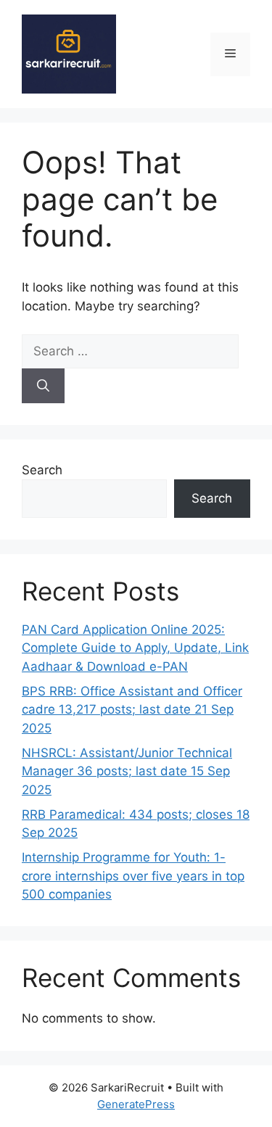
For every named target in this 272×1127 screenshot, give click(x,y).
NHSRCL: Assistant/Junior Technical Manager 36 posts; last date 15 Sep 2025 (127, 771)
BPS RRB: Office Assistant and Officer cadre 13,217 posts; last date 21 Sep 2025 (132, 709)
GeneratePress (136, 1104)
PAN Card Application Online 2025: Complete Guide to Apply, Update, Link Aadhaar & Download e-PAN (135, 648)
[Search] (43, 385)
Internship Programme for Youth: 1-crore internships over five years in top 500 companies (133, 875)
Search (42, 470)
